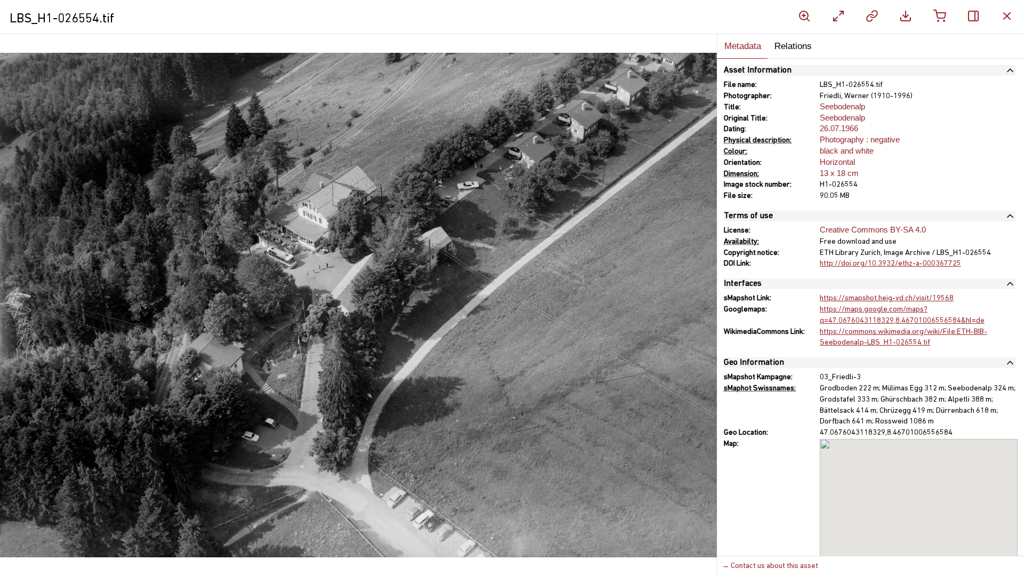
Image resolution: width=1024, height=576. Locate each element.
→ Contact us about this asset (770, 566)
